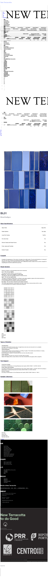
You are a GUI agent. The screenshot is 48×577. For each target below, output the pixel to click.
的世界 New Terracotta (8, 71)
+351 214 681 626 (5, 502)
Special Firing (33, 28)
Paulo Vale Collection (8, 456)
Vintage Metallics (42, 28)
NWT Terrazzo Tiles (8, 464)
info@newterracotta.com (7, 500)
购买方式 (29, 37)
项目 (4, 31)
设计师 (5, 32)
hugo (3, 439)
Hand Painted (35, 27)
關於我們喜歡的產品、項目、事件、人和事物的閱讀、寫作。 (14, 488)
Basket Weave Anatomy (32, 30)
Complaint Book (45, 561)
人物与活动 (6, 72)
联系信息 (5, 62)
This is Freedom (42, 30)
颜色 (4, 27)
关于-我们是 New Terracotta (35, 34)
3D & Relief (28, 27)
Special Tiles (20, 27)
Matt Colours (15, 28)
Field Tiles (13, 27)
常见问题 (44, 37)
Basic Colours (7, 28)
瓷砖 (4, 26)
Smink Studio (25, 33)
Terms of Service (34, 561)
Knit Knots (22, 30)
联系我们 (17, 37)
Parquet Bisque (43, 113)
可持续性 (5, 61)
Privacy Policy (29, 561)
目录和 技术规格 (37, 37)
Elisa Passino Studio (35, 33)
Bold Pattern (43, 27)
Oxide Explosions (24, 28)
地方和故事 (6, 73)
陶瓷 (4, 28)
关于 (4, 33)
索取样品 (23, 37)
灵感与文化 (6, 76)
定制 (4, 50)
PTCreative (25, 559)
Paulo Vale (44, 33)
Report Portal (40, 561)
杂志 (4, 37)
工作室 (45, 34)
